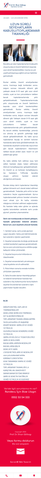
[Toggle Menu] (36, 12)
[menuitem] (20, 308)
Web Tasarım (25, 462)
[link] (7, 475)
